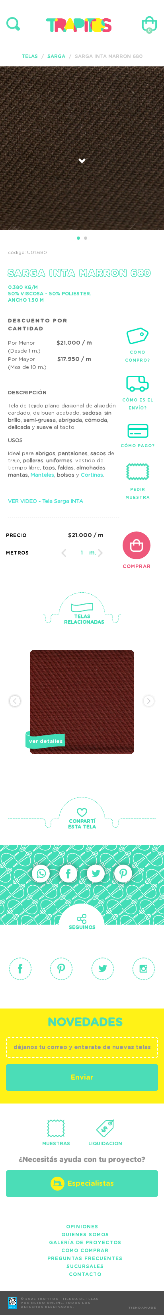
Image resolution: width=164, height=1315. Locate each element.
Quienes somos (85, 1234)
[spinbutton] (82, 553)
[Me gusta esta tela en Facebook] (68, 873)
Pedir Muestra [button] (137, 494)
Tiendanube (142, 1307)
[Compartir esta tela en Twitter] (96, 873)
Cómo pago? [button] (138, 446)
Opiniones (82, 1226)
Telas (29, 56)
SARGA (56, 56)
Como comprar (85, 1250)
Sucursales (85, 1266)
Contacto (85, 1274)
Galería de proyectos (85, 1242)
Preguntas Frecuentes (85, 1258)
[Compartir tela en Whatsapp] (41, 873)
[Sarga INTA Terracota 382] (82, 715)
